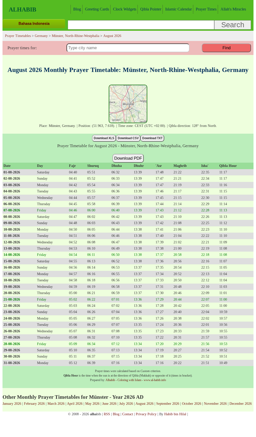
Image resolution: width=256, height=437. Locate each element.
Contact (127, 414)
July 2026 (126, 404)
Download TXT (152, 138)
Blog (77, 9)
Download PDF (128, 158)
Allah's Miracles (233, 9)
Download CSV (128, 138)
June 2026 (109, 404)
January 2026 (11, 404)
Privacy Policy (146, 414)
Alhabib (22, 9)
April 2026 (74, 404)
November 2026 (215, 404)
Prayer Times (206, 9)
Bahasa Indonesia (34, 23)
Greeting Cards (97, 9)
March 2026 (56, 404)
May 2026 (92, 404)
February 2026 (34, 404)
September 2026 (167, 404)
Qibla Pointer (150, 9)
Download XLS (104, 138)
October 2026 (191, 404)
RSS (107, 414)
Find (226, 47)
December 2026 (241, 404)
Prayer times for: (22, 47)
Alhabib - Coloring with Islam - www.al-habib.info (136, 380)
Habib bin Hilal (175, 414)
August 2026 (145, 404)
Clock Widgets (124, 9)
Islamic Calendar (178, 9)
